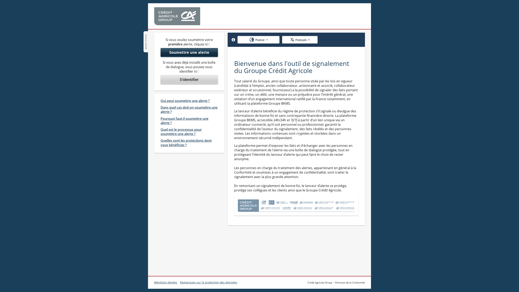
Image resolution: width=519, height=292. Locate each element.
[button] (233, 40)
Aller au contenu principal (24, 5)
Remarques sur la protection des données (208, 282)
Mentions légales (165, 282)
